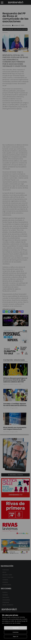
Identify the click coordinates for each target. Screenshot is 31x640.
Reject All (15, 636)
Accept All (15, 628)
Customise (15, 632)
